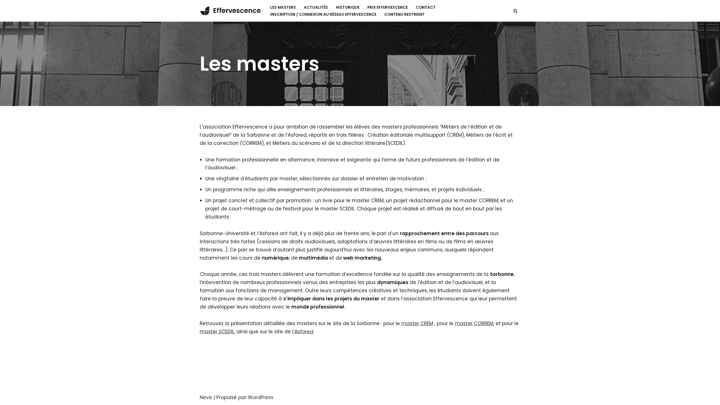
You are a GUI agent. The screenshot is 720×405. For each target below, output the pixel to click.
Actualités (316, 7)
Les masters (283, 7)
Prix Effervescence (387, 7)
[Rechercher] (515, 11)
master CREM (417, 323)
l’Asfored (302, 331)
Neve (206, 397)
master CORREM (474, 323)
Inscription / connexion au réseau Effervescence (323, 14)
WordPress (260, 397)
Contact (426, 7)
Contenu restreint (404, 14)
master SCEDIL (217, 331)
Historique (347, 7)
